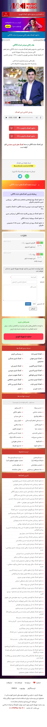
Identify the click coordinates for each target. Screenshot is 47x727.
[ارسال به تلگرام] (20, 176)
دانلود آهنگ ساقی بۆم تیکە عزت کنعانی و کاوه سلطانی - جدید (25, 565)
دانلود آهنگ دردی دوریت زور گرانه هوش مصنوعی (26, 588)
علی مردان (17, 416)
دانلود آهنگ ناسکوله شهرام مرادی (31, 635)
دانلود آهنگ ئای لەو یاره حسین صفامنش (29, 540)
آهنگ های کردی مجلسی (15, 144)
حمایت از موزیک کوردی (23, 336)
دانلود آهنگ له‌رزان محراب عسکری (31, 624)
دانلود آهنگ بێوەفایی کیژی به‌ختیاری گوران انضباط (26, 665)
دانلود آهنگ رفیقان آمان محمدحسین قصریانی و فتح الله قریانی (24, 613)
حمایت (37, 682)
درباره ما (27, 682)
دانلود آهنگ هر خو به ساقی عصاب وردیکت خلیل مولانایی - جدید (24, 548)
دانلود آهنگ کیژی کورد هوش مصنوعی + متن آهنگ (26, 632)
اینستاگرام (31, 688)
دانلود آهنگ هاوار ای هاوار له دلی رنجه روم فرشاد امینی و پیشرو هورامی (24, 528)
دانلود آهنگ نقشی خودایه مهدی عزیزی (29, 577)
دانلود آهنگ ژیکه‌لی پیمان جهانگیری (30, 628)
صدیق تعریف (16, 445)
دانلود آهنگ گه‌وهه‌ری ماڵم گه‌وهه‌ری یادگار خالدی (26, 516)
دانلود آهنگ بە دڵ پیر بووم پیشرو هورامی (29, 604)
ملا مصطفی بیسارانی (34, 469)
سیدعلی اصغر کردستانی (33, 420)
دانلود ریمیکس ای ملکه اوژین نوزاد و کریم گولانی (27, 573)
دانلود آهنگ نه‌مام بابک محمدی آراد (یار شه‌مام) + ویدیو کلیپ (25, 592)
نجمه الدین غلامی (15, 433)
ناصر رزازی (18, 407)
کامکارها (39, 441)
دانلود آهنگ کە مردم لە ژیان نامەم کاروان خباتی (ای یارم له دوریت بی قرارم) (24, 651)
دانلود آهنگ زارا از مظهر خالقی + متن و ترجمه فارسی (25, 570)
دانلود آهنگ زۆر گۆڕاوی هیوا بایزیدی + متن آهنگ (26, 509)
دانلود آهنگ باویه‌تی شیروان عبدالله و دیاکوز (28, 557)
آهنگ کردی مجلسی (39, 40)
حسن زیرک (38, 407)
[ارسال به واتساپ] (27, 176)
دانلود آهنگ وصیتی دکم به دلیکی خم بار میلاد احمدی (25, 499)
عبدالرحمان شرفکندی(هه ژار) (37, 459)
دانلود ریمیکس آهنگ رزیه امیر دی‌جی (30, 537)
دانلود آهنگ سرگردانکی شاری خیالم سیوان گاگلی (26, 491)
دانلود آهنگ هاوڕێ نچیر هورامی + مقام (29, 502)
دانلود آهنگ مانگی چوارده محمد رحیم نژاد (29, 617)
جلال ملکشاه (16, 469)
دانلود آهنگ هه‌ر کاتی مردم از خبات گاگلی (23, 35)
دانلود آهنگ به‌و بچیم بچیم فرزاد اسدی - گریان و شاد (25, 621)
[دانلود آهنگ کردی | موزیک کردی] (23, 6)
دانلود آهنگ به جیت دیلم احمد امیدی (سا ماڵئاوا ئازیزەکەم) (23, 646)
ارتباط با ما (18, 682)
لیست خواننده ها (24, 396)
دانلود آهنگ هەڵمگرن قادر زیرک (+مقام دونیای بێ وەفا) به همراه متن (24, 656)
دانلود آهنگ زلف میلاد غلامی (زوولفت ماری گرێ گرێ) (25, 601)
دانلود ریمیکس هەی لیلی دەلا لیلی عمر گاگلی (28, 495)
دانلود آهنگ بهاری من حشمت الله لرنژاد (29, 668)
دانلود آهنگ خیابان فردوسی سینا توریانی (29, 553)
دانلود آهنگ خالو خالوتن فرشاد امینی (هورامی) (27, 481)
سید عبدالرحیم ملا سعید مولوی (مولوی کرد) (14, 459)
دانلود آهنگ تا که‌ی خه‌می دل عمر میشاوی (28, 608)
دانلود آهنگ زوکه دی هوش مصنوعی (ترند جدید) (27, 560)
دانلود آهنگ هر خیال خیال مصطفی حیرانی (28, 581)
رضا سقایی (17, 424)
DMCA (14, 688)
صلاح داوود (38, 445)
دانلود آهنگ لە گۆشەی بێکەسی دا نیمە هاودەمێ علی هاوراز (23, 597)
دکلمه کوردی (37, 388)
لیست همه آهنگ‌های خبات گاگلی (23, 184)
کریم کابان (38, 424)
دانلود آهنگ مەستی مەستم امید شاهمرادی (28, 506)
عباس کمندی (37, 433)
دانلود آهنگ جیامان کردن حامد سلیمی (30, 544)
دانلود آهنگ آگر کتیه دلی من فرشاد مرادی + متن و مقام (24, 661)
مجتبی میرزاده (37, 437)
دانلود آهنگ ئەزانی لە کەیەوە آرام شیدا (30, 642)
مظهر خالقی (17, 412)
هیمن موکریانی (36, 465)
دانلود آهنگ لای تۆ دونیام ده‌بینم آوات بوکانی (28, 488)
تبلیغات (9, 682)
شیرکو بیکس (16, 465)
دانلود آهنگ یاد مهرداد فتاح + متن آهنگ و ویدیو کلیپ (25, 513)
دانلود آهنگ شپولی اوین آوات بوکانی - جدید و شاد (26, 639)
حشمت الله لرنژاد (15, 437)
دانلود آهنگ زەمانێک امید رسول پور (31, 533)
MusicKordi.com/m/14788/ (23, 166)
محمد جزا (38, 428)
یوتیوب (22, 688)
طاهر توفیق (38, 416)
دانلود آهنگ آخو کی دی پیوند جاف (31, 584)
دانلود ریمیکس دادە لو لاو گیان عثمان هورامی (27, 484)
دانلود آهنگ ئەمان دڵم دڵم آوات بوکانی (30, 524)
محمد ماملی (37, 412)
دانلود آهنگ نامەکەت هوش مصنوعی (30, 672)
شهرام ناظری (17, 428)
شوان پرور (17, 420)
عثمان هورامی (16, 441)
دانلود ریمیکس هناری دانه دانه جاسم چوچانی (27, 520)
